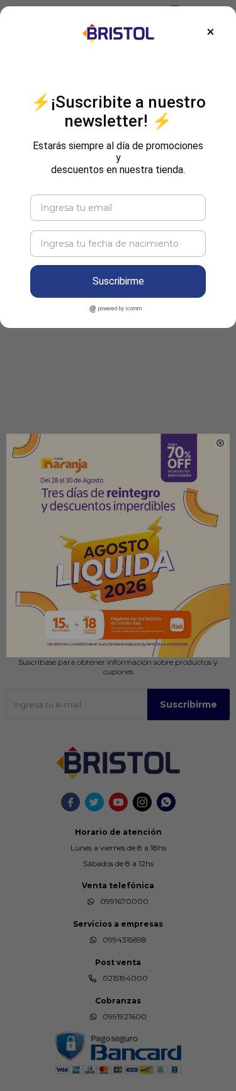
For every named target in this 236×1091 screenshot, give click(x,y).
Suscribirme (118, 281)
